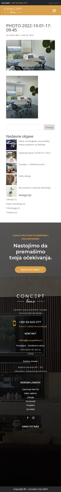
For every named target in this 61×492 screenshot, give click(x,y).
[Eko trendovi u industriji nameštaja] (11, 192)
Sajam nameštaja (14, 203)
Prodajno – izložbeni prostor (32, 164)
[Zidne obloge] (11, 180)
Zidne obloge (25, 176)
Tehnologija (11, 208)
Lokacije (10, 199)
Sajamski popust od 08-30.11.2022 (34, 152)
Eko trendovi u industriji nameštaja (35, 187)
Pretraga (49, 127)
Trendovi (10, 212)
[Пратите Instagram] (33, 418)
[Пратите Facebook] (27, 418)
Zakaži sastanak (30, 269)
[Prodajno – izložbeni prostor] (11, 168)
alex (17, 35)
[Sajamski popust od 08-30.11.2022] (11, 157)
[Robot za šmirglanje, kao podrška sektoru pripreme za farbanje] (11, 145)
